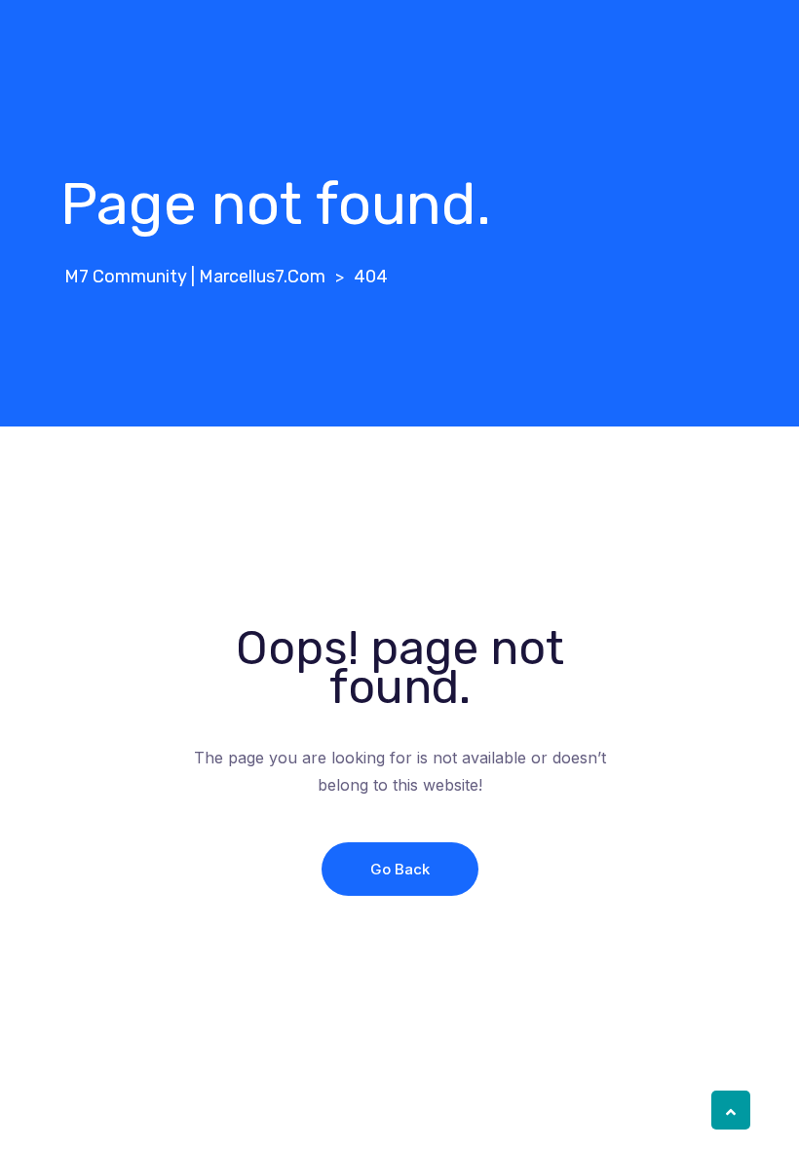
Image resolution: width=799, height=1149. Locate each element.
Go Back (400, 869)
